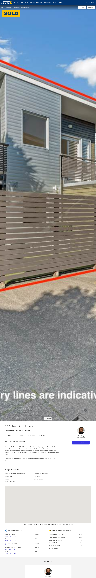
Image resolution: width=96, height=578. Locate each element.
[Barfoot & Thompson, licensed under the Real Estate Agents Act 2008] (6, 2)
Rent (21, 2)
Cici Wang (81, 436)
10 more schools (53, 548)
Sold (2, 7)
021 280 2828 (81, 437)
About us (60, 2)
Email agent (81, 443)
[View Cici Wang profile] (81, 430)
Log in (92, 2)
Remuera (16, 7)
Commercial (39, 2)
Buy (15, 2)
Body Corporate (47, 2)
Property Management (29, 2)
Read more (8, 460)
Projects (54, 2)
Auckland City (9, 7)
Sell (18, 2)
